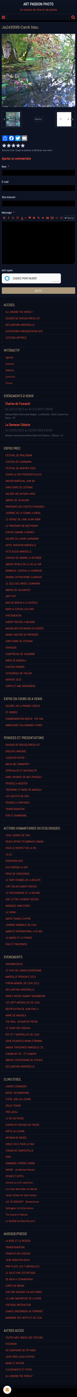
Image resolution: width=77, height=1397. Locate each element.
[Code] (56, 218)
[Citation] (29, 218)
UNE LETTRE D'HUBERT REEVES (22, 899)
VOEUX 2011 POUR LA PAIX (20, 1144)
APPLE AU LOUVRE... (16, 1131)
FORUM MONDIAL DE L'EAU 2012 (22, 983)
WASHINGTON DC (14, 964)
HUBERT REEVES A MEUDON (20, 622)
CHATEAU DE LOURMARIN (18, 462)
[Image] (47, 218)
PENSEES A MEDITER (17, 783)
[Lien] (38, 218)
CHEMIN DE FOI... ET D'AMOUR (21, 1054)
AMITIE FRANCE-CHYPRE (18, 918)
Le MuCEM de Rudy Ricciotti (20, 1221)
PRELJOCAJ (12, 1112)
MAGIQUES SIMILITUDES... (19, 906)
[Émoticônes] (61, 218)
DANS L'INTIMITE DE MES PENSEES (24, 777)
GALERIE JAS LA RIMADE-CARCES (23, 706)
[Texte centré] (34, 218)
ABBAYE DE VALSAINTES (18, 590)
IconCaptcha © (55, 282)
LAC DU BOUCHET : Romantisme (22, 1202)
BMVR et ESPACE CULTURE (20, 609)
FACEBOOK (11, 1344)
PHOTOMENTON (13, 615)
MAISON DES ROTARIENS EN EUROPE (25, 628)
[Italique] (8, 218)
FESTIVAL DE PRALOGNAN (19, 455)
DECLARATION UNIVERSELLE (20, 325)
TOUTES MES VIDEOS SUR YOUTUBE (24, 1337)
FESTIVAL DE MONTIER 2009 (20, 468)
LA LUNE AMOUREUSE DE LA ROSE (23, 1298)
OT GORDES (12, 712)
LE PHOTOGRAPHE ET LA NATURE (23, 893)
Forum (9, 383)
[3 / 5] (13, 145)
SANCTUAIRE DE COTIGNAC (19, 487)
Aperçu (70, 217)
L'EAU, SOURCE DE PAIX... (19, 835)
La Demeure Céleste (17, 425)
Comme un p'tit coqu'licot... (20, 1182)
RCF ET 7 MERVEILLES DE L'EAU (22, 1034)
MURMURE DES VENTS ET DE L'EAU (24, 1318)
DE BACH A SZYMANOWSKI (19, 1279)
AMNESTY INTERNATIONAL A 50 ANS (24, 931)
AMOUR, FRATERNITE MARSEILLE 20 (24, 1047)
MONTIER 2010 (13, 679)
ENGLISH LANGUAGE (16, 751)
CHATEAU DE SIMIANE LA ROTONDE (24, 558)
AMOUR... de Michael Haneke (20, 1170)
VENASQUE (11, 647)
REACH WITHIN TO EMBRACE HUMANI (25, 841)
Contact (10, 364)
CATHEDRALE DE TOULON (19, 673)
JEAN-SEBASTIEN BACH (18, 1260)
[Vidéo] (52, 218)
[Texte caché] (43, 218)
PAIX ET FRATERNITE (16, 944)
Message (7, 212)
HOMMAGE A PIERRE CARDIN (20, 1163)
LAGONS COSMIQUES (16, 1086)
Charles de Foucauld (17, 403)
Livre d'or (10, 377)
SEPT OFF (11, 596)
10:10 (9, 854)
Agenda (9, 357)
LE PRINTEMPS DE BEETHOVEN (22, 526)
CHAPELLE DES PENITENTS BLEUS (24, 474)
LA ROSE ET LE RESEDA (18, 1241)
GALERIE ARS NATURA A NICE (20, 494)
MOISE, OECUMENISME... (18, 1093)
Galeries (10, 370)
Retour (38, 119)
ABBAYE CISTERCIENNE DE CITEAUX (24, 1060)
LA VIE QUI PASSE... (15, 1118)
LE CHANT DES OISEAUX (18, 1028)
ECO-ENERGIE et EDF (17, 867)
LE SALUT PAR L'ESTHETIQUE (21, 1273)
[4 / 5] (18, 145)
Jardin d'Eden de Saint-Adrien (21, 1195)
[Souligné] (13, 218)
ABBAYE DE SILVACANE (17, 500)
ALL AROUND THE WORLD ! (19, 312)
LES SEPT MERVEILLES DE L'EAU (23, 1002)
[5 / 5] (23, 145)
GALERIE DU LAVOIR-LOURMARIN (22, 539)
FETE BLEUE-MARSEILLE (19, 551)
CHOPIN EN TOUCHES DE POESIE (22, 1125)
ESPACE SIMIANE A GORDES (20, 532)
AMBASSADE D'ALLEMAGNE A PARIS (24, 725)
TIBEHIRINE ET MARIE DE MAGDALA (24, 790)
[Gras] (4, 218)
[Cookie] (7, 1390)
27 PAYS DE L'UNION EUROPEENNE (24, 970)
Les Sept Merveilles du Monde (21, 1189)
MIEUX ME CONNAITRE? (18, 764)
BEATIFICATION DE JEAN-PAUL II (22, 1009)
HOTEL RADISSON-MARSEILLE (21, 545)
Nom (4, 166)
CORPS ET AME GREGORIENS (20, 686)
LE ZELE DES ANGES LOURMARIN (23, 583)
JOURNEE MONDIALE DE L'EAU (21, 925)
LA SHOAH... (11, 912)
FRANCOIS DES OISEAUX (18, 1253)
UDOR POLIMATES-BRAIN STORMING (24, 1041)
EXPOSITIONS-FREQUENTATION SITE (24, 331)
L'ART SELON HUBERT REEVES (21, 886)
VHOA (8, 1157)
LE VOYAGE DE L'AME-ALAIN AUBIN (23, 519)
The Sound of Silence (17, 1214)
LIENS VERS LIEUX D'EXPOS (20, 1357)
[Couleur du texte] (23, 218)
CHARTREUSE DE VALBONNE (20, 654)
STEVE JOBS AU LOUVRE (18, 1099)
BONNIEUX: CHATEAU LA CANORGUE (24, 571)
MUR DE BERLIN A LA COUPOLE (22, 603)
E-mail (5, 182)
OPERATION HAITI (14, 861)
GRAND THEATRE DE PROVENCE (22, 635)
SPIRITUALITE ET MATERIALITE (21, 770)
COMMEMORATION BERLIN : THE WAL (25, 719)
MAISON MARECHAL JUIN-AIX (20, 481)
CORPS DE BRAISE (15, 1286)
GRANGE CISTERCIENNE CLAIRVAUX (24, 577)
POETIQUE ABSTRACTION (18, 1305)
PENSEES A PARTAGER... (18, 802)
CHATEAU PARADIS (15, 667)
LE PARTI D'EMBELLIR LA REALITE (23, 880)
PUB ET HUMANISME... (17, 815)
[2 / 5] (9, 145)
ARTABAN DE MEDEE (16, 1138)
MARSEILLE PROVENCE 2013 (21, 977)
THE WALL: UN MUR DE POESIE (22, 1021)
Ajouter (38, 290)
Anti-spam (7, 270)
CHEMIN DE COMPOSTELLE (19, 1150)
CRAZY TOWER (13, 1106)
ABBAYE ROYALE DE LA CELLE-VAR (23, 564)
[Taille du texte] (17, 218)
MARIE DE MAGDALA (16, 660)
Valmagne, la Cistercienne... (20, 1208)
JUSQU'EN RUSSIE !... (16, 758)
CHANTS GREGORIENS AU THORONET (24, 1311)
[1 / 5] (4, 145)
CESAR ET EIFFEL (15, 1176)
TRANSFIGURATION (15, 809)
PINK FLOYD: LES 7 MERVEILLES (22, 1266)
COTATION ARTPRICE (16, 338)
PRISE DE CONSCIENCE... (18, 874)
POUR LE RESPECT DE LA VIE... (22, 848)
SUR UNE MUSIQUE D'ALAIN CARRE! (24, 1292)
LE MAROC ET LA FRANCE (19, 938)
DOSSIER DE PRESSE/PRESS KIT (23, 318)
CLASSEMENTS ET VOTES (19, 1369)
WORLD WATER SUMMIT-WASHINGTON (25, 996)
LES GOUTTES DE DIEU (17, 796)
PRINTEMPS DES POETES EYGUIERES (25, 507)
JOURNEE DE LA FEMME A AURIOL (23, 513)
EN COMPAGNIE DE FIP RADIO (21, 1350)
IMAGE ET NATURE (15, 1363)
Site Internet (8, 197)
